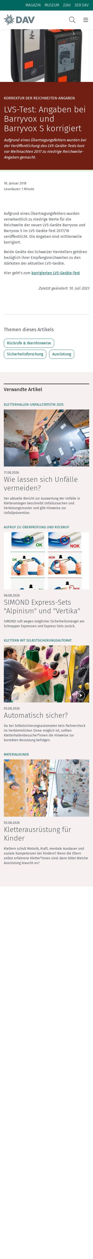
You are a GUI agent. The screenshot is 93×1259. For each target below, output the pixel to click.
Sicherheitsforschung (25, 354)
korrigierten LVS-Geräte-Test (55, 273)
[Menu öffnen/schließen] (85, 20)
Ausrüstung (61, 354)
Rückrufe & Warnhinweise (29, 343)
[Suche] (72, 20)
